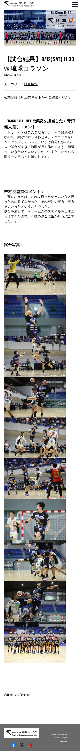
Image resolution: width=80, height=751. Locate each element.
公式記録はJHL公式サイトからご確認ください (38, 97)
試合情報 (31, 84)
